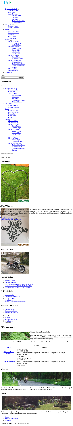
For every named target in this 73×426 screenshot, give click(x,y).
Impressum (17, 219)
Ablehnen (10, 218)
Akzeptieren (3, 218)
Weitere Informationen (6, 219)
